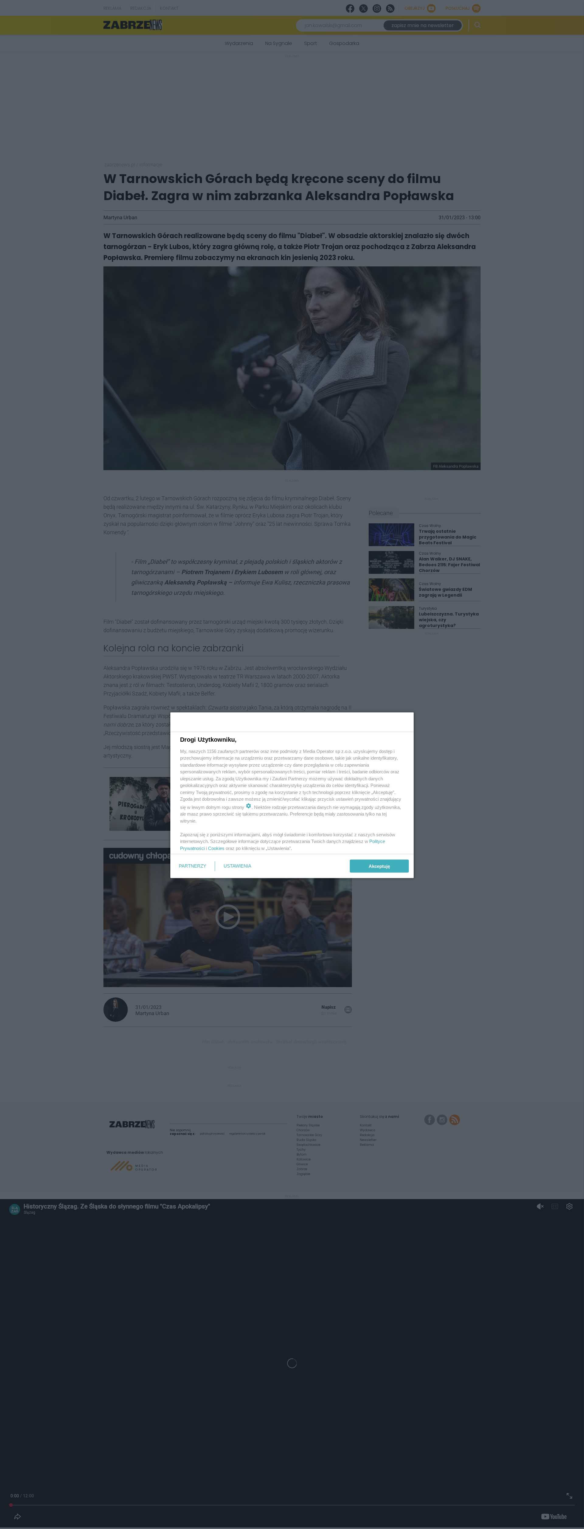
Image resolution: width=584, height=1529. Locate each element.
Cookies (216, 848)
